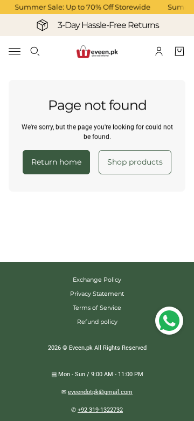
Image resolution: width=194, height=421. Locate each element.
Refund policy (97, 321)
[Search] (35, 51)
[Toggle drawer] (14, 51)
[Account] (159, 51)
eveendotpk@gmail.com (100, 392)
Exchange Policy (97, 279)
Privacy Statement (97, 293)
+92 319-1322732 (100, 409)
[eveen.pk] (97, 51)
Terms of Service (97, 307)
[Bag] (179, 51)
